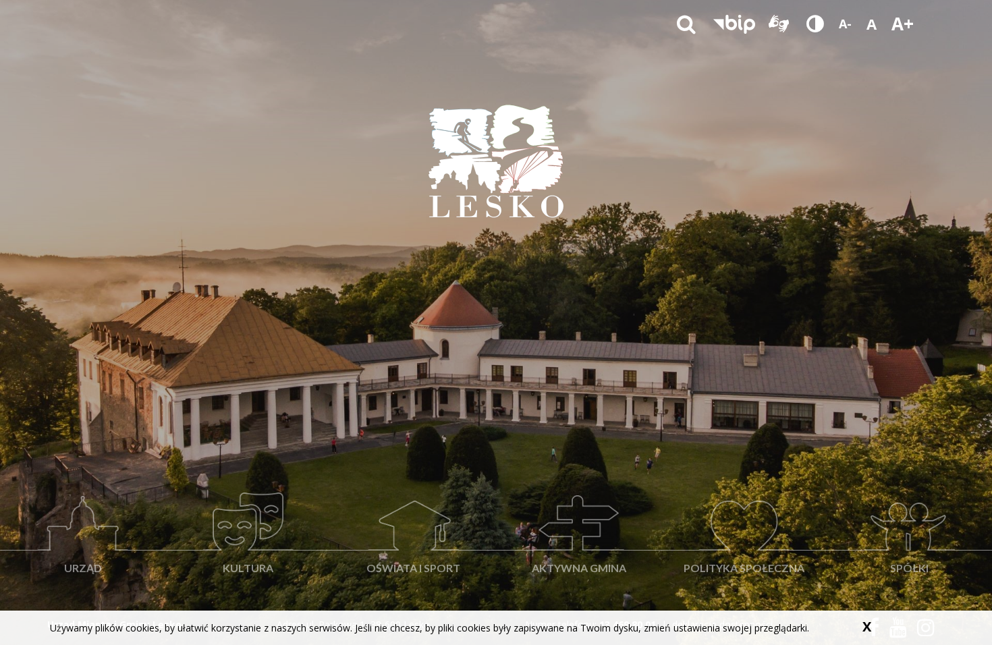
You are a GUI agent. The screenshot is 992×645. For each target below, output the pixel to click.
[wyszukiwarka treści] (686, 23)
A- (845, 24)
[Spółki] (909, 493)
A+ (902, 23)
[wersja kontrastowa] (815, 23)
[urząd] (82, 493)
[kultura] (248, 493)
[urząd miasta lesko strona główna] (496, 160)
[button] (734, 23)
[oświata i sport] (413, 493)
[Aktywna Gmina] (578, 493)
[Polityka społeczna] (744, 493)
